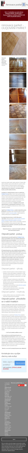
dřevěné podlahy (22, 285)
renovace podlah (13, 213)
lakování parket (17, 218)
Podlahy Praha (5, 194)
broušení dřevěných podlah (10, 220)
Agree (14, 439)
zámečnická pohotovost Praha (7, 414)
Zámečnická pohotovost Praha (8, 401)
